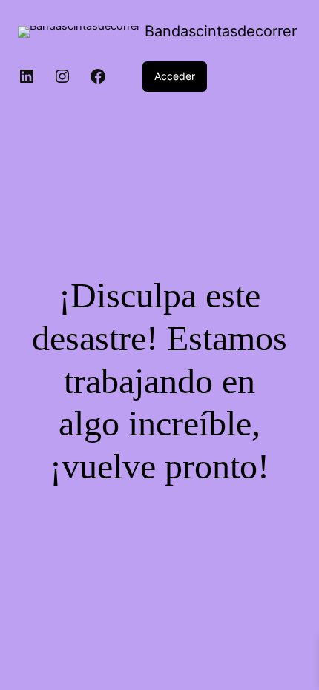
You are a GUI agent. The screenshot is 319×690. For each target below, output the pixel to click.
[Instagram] (62, 76)
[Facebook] (98, 76)
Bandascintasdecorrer (221, 31)
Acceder (174, 76)
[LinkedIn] (27, 76)
